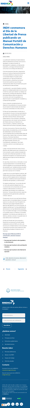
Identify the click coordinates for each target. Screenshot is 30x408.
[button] (28, 3)
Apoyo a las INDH (9, 355)
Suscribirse (7, 325)
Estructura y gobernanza (11, 341)
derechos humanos (14, 258)
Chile (7, 24)
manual (13, 260)
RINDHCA (6, 394)
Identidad (7, 335)
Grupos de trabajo (9, 358)
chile (6, 258)
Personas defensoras (10, 352)
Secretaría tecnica (9, 344)
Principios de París (9, 338)
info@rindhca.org (6, 375)
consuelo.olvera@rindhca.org (9, 370)
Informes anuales (9, 361)
